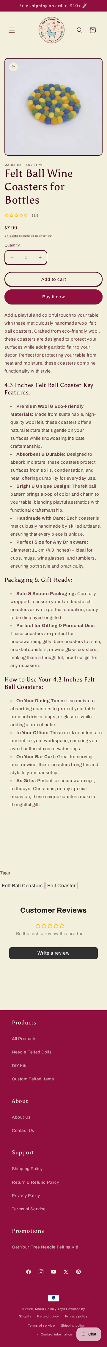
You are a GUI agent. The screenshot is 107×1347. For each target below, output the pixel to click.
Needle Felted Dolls (31, 1052)
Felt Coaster (61, 885)
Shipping (11, 235)
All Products (24, 1039)
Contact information (56, 1334)
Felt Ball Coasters (22, 885)
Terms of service (41, 1325)
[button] (11, 30)
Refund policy (48, 1316)
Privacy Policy (26, 1195)
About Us (21, 1117)
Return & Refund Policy (35, 1182)
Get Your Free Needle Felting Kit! (45, 1247)
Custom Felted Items (33, 1079)
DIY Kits (20, 1066)
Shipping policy (73, 1325)
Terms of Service (29, 1209)
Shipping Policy (27, 1168)
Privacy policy (76, 1316)
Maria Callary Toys (50, 1309)
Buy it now (53, 296)
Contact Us (23, 1130)
